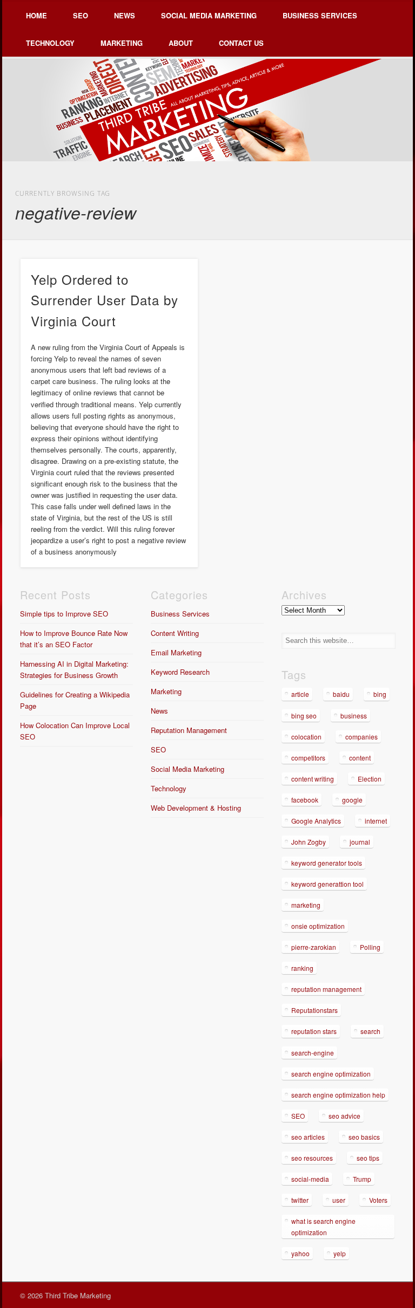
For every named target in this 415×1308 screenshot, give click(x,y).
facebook (304, 799)
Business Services (320, 15)
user (338, 1199)
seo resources (312, 1157)
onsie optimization (318, 925)
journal (360, 841)
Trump (362, 1178)
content (360, 757)
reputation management (326, 989)
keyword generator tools (326, 862)
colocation (306, 736)
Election (369, 778)
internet (376, 820)
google (352, 799)
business (353, 715)
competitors (308, 757)
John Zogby (308, 841)
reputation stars (314, 1031)
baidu (341, 693)
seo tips (368, 1157)
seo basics (364, 1136)
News (124, 15)
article (300, 693)
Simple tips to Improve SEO (64, 613)
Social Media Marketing (209, 15)
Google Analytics (316, 820)
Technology (50, 43)
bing (379, 693)
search (370, 1031)
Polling (370, 946)
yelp (339, 1253)
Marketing (122, 43)
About (181, 43)
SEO (80, 15)
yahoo (300, 1253)
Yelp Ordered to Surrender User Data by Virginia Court (104, 300)
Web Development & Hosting (196, 808)
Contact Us (241, 43)
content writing (312, 778)
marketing (305, 904)
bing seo (304, 715)
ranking (302, 968)
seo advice (344, 1115)
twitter (300, 1199)
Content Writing (175, 633)
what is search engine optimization (323, 1226)
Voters (378, 1199)
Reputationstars (314, 1010)
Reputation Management (189, 730)
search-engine (312, 1052)
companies (361, 736)
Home (36, 15)
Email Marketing (176, 652)
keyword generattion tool (327, 883)
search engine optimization (331, 1073)
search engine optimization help (338, 1094)
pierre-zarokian (313, 946)
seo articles (308, 1136)
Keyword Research (180, 672)
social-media (310, 1178)
